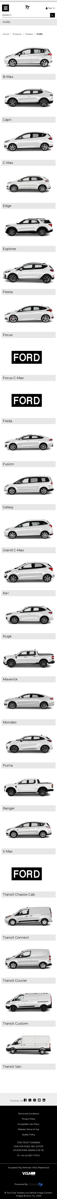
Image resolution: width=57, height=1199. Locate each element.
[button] (52, 15)
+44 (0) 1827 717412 (28, 1155)
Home (6, 34)
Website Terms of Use (28, 1129)
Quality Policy (28, 1134)
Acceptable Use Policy (28, 1124)
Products (17, 34)
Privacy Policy (28, 1119)
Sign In (51, 8)
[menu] (5, 8)
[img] (25, 1100)
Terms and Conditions (28, 1113)
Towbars (29, 34)
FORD (40, 34)
